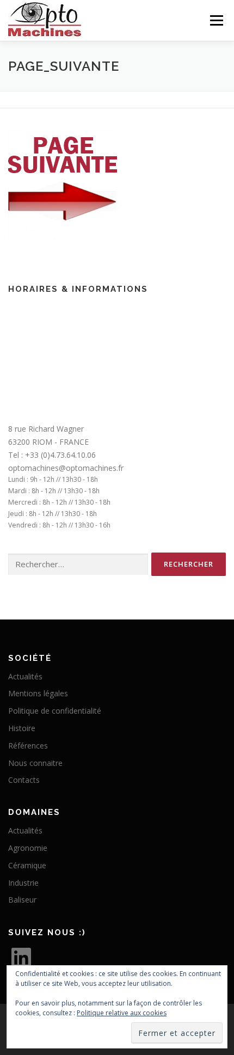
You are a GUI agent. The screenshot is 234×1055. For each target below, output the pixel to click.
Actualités (25, 676)
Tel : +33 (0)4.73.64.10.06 (52, 455)
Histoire (21, 728)
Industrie (23, 883)
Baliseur (22, 899)
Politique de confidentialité (54, 711)
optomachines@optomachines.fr (66, 468)
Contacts (24, 780)
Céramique (27, 865)
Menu (216, 20)
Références (28, 745)
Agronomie (27, 848)
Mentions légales (38, 693)
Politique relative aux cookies (122, 1012)
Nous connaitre (35, 763)
